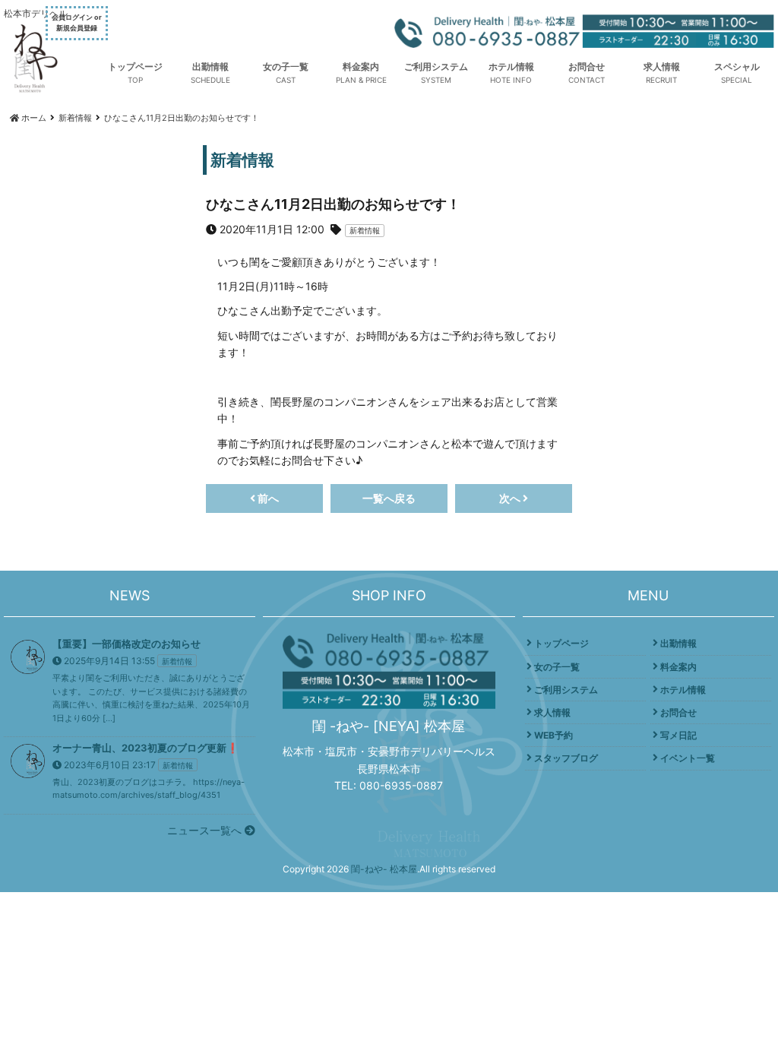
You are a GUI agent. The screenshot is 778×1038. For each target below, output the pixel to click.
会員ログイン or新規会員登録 (77, 22)
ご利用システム (436, 66)
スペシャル (737, 66)
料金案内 (361, 66)
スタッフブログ (566, 758)
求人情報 (662, 66)
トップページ (135, 66)
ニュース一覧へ (206, 830)
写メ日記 (678, 735)
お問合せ (586, 66)
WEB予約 (553, 735)
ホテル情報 (511, 66)
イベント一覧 (687, 758)
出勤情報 (210, 66)
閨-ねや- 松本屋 (384, 869)
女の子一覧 (285, 66)
